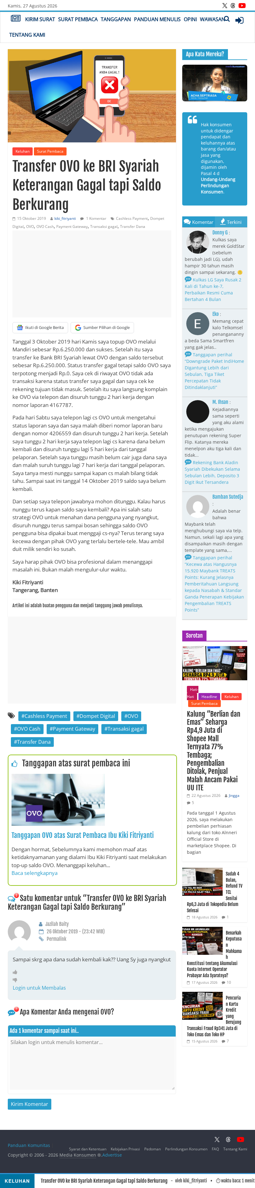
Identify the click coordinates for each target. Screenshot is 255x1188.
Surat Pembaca (78, 19)
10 (229, 982)
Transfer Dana (132, 226)
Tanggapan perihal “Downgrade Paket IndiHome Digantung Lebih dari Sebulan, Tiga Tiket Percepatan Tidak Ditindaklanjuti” (214, 371)
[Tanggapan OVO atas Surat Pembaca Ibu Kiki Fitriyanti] (58, 777)
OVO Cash (45, 226)
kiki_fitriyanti (65, 218)
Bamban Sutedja (227, 497)
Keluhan (23, 151)
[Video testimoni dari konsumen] (215, 83)
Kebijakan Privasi (125, 1149)
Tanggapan (116, 19)
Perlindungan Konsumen (186, 1149)
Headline (209, 696)
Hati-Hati (192, 693)
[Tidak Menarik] (17, 979)
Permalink (56, 939)
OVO (30, 226)
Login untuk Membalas (39, 987)
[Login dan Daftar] (239, 20)
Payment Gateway (72, 226)
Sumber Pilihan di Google (106, 327)
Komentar (202, 222)
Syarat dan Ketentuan (87, 1149)
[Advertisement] (91, 273)
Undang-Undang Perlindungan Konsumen (218, 185)
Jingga (234, 795)
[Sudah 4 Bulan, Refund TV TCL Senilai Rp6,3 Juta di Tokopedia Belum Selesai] (202, 871)
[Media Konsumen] (16, 19)
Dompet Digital (97, 716)
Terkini (234, 222)
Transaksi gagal (104, 226)
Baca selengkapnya (35, 872)
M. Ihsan (220, 402)
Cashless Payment (132, 218)
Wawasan (212, 19)
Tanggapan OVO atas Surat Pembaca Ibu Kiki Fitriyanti (83, 835)
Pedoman (152, 1149)
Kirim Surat (40, 19)
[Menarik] (17, 971)
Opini (190, 19)
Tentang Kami (27, 34)
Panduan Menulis (157, 19)
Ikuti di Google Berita (44, 327)
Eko (215, 314)
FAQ (215, 1149)
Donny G (220, 232)
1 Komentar (95, 218)
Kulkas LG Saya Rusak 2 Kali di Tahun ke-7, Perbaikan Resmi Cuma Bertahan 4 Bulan (213, 289)
